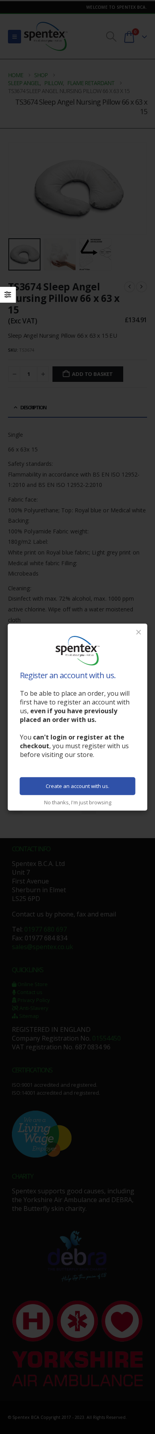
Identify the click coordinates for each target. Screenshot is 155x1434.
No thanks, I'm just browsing (77, 802)
